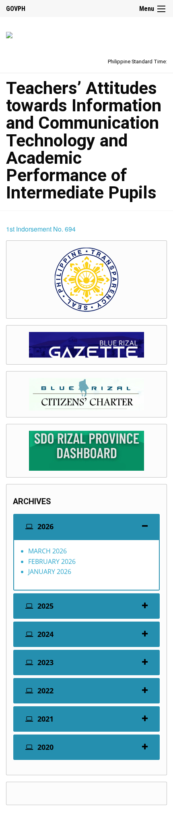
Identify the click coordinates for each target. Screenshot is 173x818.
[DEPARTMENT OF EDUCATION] (9, 33)
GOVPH (15, 9)
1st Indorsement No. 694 (41, 229)
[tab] (86, 526)
